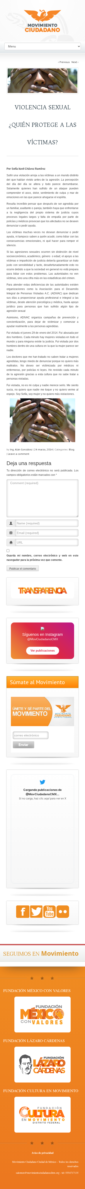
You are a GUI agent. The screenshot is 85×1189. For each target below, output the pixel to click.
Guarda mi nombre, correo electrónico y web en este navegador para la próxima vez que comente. (42, 557)
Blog (71, 449)
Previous (64, 62)
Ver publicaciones (43, 650)
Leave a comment (18, 453)
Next (74, 62)
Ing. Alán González (21, 449)
